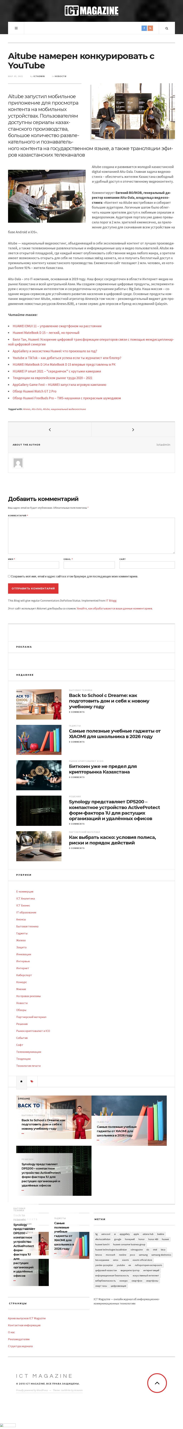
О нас (11, 1332)
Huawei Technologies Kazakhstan (111, 1249)
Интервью (23, 961)
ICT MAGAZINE (45, 1376)
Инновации (23, 954)
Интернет (22, 968)
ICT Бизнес (23, 905)
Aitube (46, 409)
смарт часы (101, 1285)
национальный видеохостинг (68, 409)
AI (115, 1234)
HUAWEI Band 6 (102, 1244)
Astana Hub (148, 1234)
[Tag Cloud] (32, 1081)
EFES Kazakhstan (102, 1239)
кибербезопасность (105, 1280)
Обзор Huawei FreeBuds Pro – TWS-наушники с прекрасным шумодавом (67, 398)
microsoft (110, 1254)
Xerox (115, 1260)
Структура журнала (20, 1346)
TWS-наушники (102, 1260)
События (22, 1038)
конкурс (124, 1280)
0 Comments (77, 712)
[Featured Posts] (21, 1081)
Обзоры (21, 1010)
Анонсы (21, 919)
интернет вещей (151, 1270)
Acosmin (78, 1390)
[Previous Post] (50, 429)
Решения (75, 796)
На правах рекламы (28, 996)
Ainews (26, 409)
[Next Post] (133, 429)
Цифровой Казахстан (106, 1270)
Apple (136, 1234)
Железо (21, 940)
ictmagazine (137, 1249)
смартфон (137, 1280)
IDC (147, 1249)
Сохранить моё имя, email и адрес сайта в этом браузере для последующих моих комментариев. (74, 576)
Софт (19, 1045)
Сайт (122, 559)
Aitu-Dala (37, 409)
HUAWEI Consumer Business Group (129, 1244)
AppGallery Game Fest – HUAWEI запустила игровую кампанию (59, 384)
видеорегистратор (130, 1270)
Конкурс (21, 982)
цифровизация (118, 1285)
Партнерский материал (84, 832)
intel (155, 1249)
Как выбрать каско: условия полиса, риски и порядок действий (112, 840)
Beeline (160, 1234)
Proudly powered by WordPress (32, 1390)
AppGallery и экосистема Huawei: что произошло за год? (55, 351)
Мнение (21, 989)
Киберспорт (24, 975)
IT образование (26, 912)
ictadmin (39, 76)
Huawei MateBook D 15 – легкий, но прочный (46, 332)
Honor (142, 1239)
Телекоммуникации (28, 1052)
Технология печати (28, 1065)
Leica (163, 1249)
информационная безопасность (112, 1275)
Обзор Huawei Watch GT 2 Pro (34, 391)
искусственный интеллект (146, 1275)
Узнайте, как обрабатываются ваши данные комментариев (114, 608)
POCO (132, 1254)
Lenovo (98, 1254)
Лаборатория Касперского (148, 1265)
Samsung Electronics (161, 1254)
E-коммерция (24, 891)
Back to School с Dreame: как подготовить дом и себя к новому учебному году (109, 701)
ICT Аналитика (25, 898)
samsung (143, 1254)
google (117, 1239)
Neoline (122, 1254)
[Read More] (23, 1133)
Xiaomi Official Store (142, 1260)
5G (96, 1234)
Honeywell (130, 1239)
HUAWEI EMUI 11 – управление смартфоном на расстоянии (57, 326)
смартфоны (152, 1280)
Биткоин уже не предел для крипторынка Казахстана (103, 769)
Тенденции (23, 1058)
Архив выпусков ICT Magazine (27, 1318)
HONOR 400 (153, 1239)
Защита (21, 947)
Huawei (165, 1239)
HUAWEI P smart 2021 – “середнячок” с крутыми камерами (57, 371)
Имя (11, 559)
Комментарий (18, 516)
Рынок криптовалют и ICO (86, 761)
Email (68, 559)
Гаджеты (75, 726)
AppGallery (125, 1234)
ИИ (129, 1265)
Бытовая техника (80, 690)
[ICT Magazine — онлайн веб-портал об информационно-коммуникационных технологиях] (91, 10)
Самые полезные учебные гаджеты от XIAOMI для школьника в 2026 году (115, 733)
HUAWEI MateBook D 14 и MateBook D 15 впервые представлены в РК (64, 364)
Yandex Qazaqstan (104, 1265)
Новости (60, 76)
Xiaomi (125, 1260)
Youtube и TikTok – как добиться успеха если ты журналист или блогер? (67, 358)
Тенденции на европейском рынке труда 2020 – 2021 (52, 378)
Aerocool (105, 1234)
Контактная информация (24, 1325)
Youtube (121, 1265)
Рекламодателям (18, 1339)
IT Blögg (111, 600)
